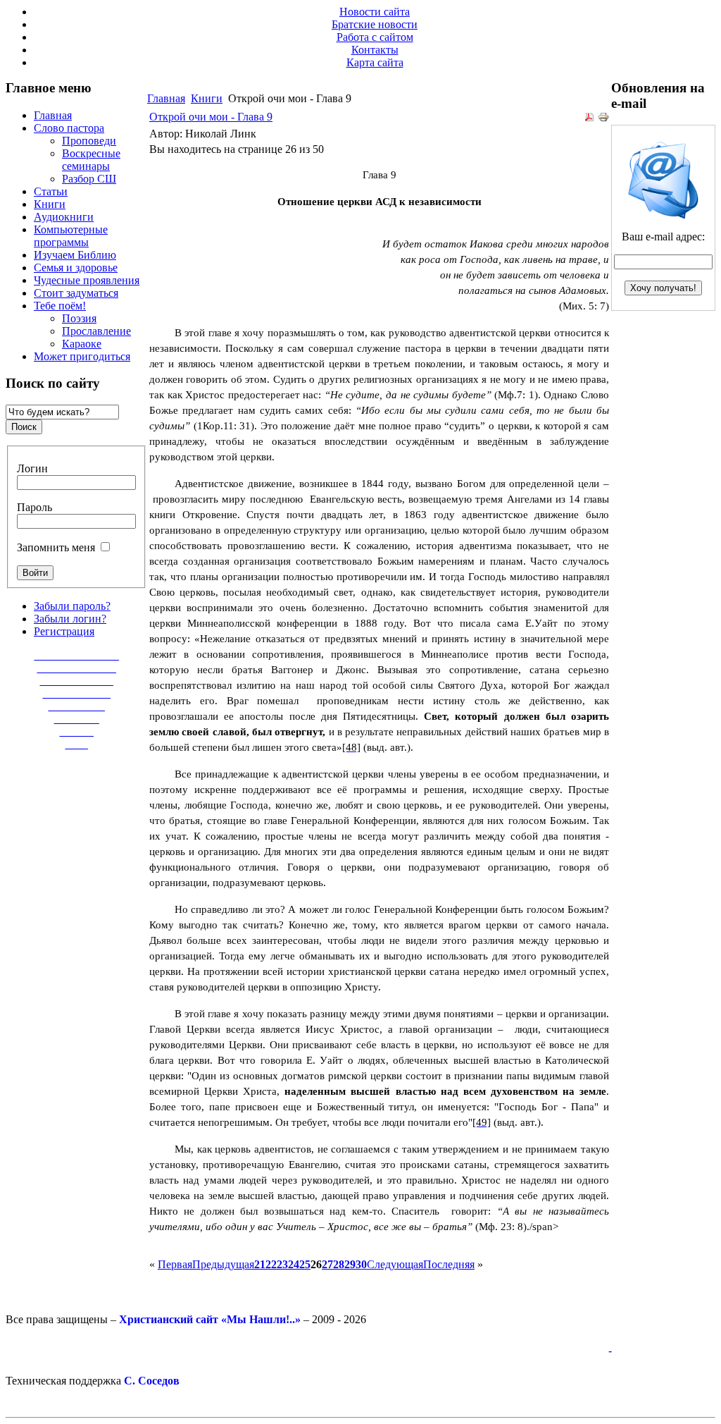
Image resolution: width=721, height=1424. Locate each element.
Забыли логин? (70, 619)
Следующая (395, 1264)
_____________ (76, 681)
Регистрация (64, 631)
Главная (166, 98)
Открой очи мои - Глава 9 (210, 117)
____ (76, 744)
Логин (32, 468)
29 (350, 1264)
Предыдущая (223, 1264)
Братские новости (375, 24)
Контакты (375, 50)
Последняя (449, 1264)
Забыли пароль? (72, 606)
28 (338, 1264)
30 (361, 1264)
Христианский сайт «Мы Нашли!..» (210, 1319)
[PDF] (589, 119)
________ (76, 719)
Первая (175, 1264)
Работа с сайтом (375, 37)
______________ (76, 668)
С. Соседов (152, 1381)
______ (77, 731)
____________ (77, 693)
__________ (77, 706)
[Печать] (603, 119)
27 (327, 1264)
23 (282, 1264)
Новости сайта (374, 12)
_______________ (77, 655)
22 (271, 1264)
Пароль (34, 507)
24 (293, 1264)
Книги (206, 98)
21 (259, 1264)
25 (305, 1264)
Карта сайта (374, 62)
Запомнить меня (56, 547)
